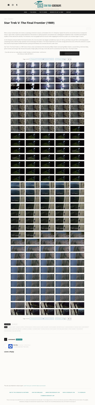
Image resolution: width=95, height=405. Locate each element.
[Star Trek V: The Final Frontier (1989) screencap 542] (32, 68)
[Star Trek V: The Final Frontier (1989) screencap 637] (32, 202)
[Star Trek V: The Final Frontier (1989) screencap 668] (47, 244)
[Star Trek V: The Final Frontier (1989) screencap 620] (77, 174)
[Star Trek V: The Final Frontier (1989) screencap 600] (77, 146)
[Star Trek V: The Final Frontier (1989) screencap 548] (47, 75)
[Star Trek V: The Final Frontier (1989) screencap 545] (77, 68)
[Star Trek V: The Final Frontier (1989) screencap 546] (17, 75)
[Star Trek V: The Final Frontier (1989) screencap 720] (77, 315)
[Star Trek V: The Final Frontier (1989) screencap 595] (77, 138)
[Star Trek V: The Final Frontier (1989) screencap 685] (77, 265)
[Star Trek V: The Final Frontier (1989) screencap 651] (17, 223)
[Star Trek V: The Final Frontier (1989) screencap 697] (32, 287)
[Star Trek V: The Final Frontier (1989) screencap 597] (32, 146)
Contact (68, 12)
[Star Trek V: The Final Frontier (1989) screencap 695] (77, 280)
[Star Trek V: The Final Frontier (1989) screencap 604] (62, 153)
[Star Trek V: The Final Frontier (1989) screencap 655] (77, 223)
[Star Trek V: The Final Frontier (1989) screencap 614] (62, 167)
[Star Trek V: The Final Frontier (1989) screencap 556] (17, 89)
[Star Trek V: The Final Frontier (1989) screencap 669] (62, 244)
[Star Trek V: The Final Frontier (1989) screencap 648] (47, 216)
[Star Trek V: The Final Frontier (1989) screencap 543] (47, 68)
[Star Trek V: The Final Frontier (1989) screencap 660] (77, 230)
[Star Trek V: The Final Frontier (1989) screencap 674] (62, 251)
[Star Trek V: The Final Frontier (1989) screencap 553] (47, 82)
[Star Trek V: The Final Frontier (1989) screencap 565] (77, 96)
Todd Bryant (80, 329)
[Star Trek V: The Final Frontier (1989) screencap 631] (17, 195)
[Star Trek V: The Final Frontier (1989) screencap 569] (62, 103)
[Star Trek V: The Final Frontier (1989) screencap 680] (77, 258)
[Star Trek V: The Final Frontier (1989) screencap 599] (62, 146)
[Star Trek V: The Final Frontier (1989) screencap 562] (32, 96)
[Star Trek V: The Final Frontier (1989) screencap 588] (47, 131)
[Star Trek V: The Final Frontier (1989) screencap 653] (47, 223)
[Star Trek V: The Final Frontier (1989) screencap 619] (62, 174)
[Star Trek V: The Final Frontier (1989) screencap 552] (32, 82)
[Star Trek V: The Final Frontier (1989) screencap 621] (17, 181)
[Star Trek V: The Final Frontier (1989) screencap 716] (17, 315)
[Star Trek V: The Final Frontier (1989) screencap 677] (32, 258)
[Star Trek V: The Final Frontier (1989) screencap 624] (62, 181)
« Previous (32, 59)
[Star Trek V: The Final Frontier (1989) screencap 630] (77, 188)
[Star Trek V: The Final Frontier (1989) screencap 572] (32, 110)
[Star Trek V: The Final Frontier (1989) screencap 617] (32, 174)
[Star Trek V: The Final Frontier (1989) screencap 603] (47, 153)
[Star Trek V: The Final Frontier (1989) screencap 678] (47, 258)
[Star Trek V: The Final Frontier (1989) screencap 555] (77, 82)
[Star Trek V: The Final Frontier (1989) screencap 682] (32, 265)
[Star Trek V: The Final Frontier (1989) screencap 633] (47, 195)
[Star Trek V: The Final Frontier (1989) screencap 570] (77, 103)
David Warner (52, 327)
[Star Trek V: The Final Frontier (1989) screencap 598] (47, 146)
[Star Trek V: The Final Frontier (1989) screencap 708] (47, 301)
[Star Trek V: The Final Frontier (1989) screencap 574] (62, 110)
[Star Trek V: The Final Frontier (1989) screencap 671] (17, 251)
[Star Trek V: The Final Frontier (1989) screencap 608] (47, 160)
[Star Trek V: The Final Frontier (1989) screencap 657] (32, 230)
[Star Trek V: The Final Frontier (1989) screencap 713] (47, 308)
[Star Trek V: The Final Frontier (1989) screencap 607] (32, 160)
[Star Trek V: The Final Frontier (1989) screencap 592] (32, 138)
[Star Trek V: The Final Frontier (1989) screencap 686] (17, 272)
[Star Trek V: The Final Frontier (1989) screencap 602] (32, 153)
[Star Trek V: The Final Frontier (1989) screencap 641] (17, 209)
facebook (10, 5)
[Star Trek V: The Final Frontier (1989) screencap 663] (47, 237)
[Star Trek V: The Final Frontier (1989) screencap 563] (47, 96)
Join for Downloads (37, 392)
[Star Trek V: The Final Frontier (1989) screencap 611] (17, 167)
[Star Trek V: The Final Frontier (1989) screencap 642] (32, 209)
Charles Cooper (20, 327)
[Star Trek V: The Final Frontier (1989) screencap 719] (62, 315)
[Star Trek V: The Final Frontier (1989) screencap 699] (62, 287)
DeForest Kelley (60, 327)
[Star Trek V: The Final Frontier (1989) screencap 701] (17, 294)
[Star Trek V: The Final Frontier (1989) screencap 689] (62, 272)
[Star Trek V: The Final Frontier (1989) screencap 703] (47, 294)
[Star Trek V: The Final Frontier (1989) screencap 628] (47, 188)
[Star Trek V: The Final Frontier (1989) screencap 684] (62, 265)
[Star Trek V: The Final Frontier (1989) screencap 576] (17, 117)
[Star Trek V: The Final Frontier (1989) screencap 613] (47, 167)
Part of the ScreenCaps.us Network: (19, 392)
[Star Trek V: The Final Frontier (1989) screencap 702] (32, 294)
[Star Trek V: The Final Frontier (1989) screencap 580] (77, 117)
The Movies (33, 12)
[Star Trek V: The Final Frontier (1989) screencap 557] (32, 89)
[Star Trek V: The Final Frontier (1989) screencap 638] (47, 202)
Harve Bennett (85, 327)
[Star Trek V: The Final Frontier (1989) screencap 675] (77, 251)
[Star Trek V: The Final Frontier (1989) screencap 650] (77, 216)
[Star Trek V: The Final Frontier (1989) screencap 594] (62, 138)
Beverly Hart (12, 327)
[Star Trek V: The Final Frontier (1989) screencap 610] (77, 160)
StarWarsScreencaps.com (47, 395)
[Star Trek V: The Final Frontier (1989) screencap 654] (62, 223)
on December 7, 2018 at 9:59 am (24, 345)
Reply (33, 345)
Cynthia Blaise (28, 327)
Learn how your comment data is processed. (35, 385)
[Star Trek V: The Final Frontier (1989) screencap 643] (47, 209)
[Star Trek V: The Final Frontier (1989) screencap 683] (47, 265)
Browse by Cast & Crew (56, 12)
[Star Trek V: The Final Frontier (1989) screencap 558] (47, 89)
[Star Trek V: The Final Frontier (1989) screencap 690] (77, 272)
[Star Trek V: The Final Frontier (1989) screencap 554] (62, 82)
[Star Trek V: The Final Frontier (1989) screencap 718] (47, 315)
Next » (60, 59)
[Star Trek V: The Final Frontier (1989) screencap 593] (47, 138)
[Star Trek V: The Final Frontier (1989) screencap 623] (47, 181)
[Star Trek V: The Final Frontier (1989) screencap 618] (47, 174)
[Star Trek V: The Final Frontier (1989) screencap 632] (32, 195)
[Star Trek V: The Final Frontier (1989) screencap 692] (32, 280)
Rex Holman (53, 329)
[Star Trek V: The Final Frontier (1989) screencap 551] (17, 82)
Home (25, 12)
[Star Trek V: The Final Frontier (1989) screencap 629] (62, 188)
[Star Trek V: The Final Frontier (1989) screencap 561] (17, 96)
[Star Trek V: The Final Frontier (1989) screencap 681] (17, 265)
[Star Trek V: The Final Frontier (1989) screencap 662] (32, 237)
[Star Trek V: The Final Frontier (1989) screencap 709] (62, 301)
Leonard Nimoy (36, 329)
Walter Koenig (8, 331)
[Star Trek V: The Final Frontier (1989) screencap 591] (17, 138)
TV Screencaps (82, 392)
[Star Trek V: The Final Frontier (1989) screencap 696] (17, 287)
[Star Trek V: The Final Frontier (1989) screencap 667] (32, 244)
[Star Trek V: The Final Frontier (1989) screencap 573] (47, 110)
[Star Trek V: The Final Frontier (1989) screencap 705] (77, 294)
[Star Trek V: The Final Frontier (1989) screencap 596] (17, 146)
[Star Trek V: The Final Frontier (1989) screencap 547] (32, 75)
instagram (14, 5)
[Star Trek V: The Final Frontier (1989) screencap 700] (77, 287)
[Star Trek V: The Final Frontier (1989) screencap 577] (32, 117)
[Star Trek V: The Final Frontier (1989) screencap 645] (77, 209)
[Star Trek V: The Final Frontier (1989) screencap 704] (62, 294)
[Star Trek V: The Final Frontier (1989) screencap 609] (62, 160)
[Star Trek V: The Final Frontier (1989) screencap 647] (32, 216)
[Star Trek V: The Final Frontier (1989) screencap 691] (17, 280)
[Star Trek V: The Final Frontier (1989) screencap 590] (77, 131)
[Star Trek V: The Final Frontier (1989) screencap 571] (17, 110)
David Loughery (44, 327)
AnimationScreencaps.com (53, 392)
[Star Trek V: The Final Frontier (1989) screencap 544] (62, 68)
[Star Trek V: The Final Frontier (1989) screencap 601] (17, 153)
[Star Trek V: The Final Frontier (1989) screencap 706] (17, 301)
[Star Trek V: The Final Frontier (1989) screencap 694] (62, 280)
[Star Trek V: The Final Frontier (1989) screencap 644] (62, 209)
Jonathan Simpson (16, 329)
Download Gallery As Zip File (71, 53)
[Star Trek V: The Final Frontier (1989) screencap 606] (17, 160)
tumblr (18, 5)
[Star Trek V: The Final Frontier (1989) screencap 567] (32, 103)
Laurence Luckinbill (27, 329)
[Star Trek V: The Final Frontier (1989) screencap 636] (17, 202)
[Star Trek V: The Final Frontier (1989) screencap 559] (62, 89)
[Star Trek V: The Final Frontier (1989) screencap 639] (62, 202)
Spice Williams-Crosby (62, 329)
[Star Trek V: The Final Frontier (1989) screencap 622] (32, 181)
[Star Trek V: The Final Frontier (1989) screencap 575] (77, 110)
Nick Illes (15, 345)
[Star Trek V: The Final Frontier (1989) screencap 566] (17, 103)
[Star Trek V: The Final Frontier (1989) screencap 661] (17, 237)
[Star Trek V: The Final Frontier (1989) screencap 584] (62, 124)
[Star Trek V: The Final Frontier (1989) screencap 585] (77, 124)
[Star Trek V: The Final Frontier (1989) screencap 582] (32, 124)
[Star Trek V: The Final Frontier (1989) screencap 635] (77, 195)
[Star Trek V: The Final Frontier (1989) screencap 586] (17, 131)
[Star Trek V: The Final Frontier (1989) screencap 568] (47, 103)
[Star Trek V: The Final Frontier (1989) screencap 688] (47, 272)
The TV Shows (43, 12)
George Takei (78, 327)
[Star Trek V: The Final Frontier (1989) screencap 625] (77, 181)
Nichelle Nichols (45, 329)
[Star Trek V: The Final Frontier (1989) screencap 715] (77, 308)
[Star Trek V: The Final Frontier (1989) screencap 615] (77, 167)
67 (56, 59)
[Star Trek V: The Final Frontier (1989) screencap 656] (17, 230)
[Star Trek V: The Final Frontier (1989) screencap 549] (62, 75)
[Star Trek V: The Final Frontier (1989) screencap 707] (32, 301)
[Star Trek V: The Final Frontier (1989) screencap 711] (17, 308)
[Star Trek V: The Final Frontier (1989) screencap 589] (62, 131)
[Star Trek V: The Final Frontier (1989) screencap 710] (77, 301)
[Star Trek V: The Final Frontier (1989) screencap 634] (62, 195)
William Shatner (16, 331)
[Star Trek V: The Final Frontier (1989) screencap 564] (62, 96)
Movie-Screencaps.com (69, 392)
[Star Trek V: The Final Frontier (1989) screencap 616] (17, 174)
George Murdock (69, 327)
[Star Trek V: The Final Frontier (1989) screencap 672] (32, 251)
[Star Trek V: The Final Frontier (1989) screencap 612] (32, 167)
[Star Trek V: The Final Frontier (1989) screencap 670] (77, 244)
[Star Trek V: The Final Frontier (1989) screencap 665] (77, 237)
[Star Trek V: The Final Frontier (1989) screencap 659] (62, 230)
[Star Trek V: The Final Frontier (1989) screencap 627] (32, 188)
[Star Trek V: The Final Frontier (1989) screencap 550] (77, 75)
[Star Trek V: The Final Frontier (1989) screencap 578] (47, 117)
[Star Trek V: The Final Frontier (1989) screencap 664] (62, 237)
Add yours (19, 339)
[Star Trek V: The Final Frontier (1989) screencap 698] (47, 287)
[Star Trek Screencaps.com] (47, 4)
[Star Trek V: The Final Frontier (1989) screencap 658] (47, 230)
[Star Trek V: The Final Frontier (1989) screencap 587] (32, 131)
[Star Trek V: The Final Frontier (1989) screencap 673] (47, 251)
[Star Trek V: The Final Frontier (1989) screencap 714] (62, 308)
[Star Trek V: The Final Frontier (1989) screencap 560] (77, 89)
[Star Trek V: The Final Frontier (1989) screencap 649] (62, 216)
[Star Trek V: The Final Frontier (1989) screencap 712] (32, 308)
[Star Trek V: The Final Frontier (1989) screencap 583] (47, 124)
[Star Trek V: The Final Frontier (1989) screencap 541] (17, 68)
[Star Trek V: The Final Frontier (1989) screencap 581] (17, 124)
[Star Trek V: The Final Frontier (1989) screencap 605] (77, 153)
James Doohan (8, 329)
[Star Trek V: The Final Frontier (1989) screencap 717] (32, 315)
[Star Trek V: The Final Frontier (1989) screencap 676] (17, 258)
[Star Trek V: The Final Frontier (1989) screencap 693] (47, 280)
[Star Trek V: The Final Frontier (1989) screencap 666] (17, 244)
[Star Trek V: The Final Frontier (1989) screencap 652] (32, 223)
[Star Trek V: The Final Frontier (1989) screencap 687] (32, 272)
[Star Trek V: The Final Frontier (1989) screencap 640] (77, 202)
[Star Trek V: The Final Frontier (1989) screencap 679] (62, 258)
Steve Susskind (72, 329)
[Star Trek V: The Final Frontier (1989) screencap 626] (17, 188)
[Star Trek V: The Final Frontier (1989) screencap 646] (17, 216)
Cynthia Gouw (36, 327)
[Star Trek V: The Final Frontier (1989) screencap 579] (62, 117)
